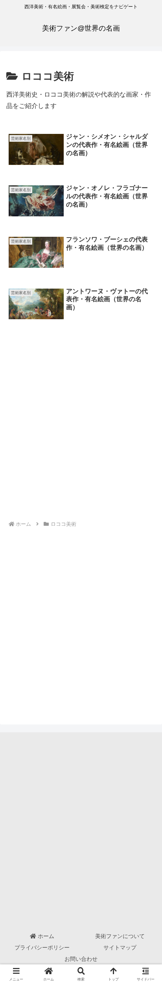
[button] (145, 937)
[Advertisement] (81, 430)
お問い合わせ (81, 959)
